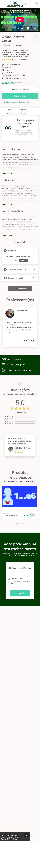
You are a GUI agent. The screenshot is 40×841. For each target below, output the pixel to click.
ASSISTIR (23, 260)
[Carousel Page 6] (23, 457)
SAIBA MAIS (19, 593)
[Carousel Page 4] (16, 457)
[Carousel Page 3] (13, 457)
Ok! (27, 835)
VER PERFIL (28, 341)
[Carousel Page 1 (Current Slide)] (6, 457)
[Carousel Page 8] (30, 457)
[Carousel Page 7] (26, 457)
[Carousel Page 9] (33, 457)
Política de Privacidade (9, 839)
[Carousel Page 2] (10, 457)
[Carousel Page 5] (20, 457)
